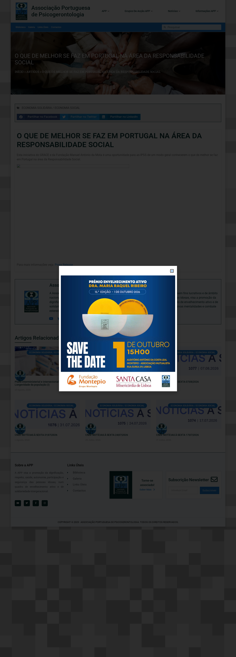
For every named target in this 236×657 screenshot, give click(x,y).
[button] (172, 271)
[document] (118, 328)
